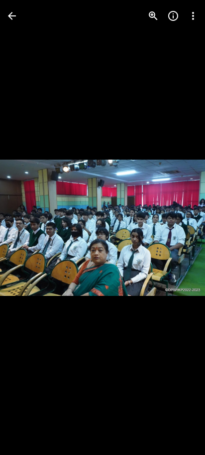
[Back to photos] (12, 16)
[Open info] (173, 16)
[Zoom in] (153, 16)
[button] (28, 228)
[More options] (193, 16)
